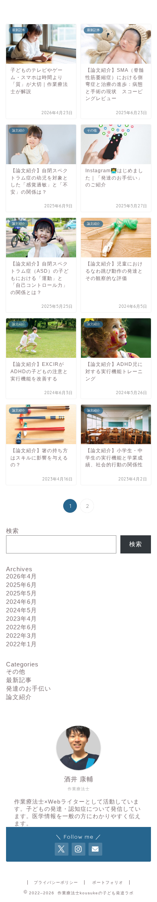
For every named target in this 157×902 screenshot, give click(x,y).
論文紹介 (19, 696)
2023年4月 (21, 618)
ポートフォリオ (107, 882)
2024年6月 (21, 601)
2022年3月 (21, 635)
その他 (15, 671)
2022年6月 (21, 627)
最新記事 (19, 679)
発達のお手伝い (28, 688)
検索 (12, 530)
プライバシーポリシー (56, 882)
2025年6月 (21, 584)
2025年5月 (21, 593)
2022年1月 (21, 644)
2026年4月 (21, 576)
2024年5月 (21, 610)
